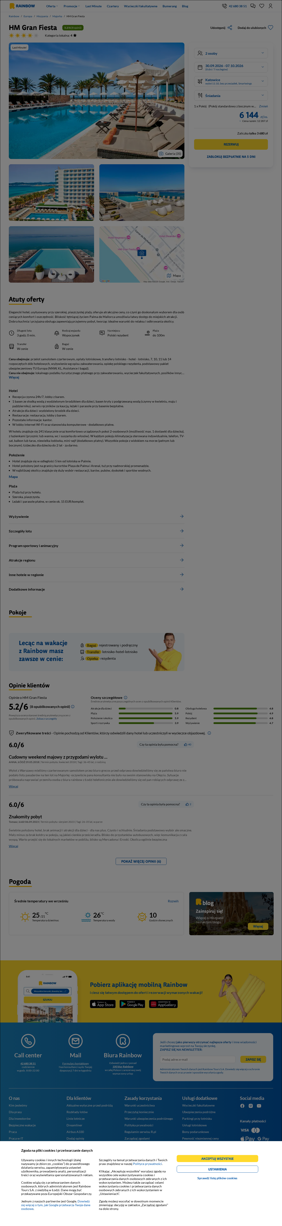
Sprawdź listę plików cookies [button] (217, 1178)
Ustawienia (225, 1170)
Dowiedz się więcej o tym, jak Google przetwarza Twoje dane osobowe (55, 1205)
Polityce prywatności (147, 1164)
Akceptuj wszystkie (219, 1159)
